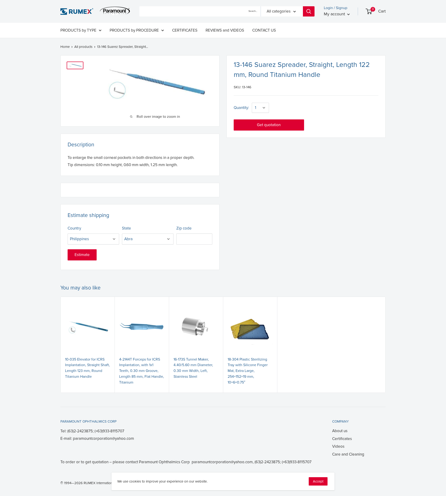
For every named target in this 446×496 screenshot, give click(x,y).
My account (335, 13)
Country (74, 228)
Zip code (184, 228)
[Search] (309, 11)
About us (340, 430)
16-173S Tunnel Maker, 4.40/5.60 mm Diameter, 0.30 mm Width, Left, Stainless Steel (193, 368)
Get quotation (269, 124)
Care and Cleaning (348, 454)
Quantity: (241, 107)
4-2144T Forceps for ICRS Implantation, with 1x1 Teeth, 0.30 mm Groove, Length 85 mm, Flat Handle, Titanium (141, 371)
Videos (338, 446)
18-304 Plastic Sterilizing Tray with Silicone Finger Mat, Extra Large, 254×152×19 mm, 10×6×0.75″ (248, 371)
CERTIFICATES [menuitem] (184, 30)
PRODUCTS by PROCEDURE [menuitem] (134, 30)
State (126, 228)
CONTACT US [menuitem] (264, 30)
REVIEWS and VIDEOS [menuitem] (225, 30)
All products (83, 47)
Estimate (82, 254)
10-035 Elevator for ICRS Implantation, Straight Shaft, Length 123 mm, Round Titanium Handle (87, 368)
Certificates (342, 438)
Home (65, 47)
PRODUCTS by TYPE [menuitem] (78, 30)
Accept (318, 481)
